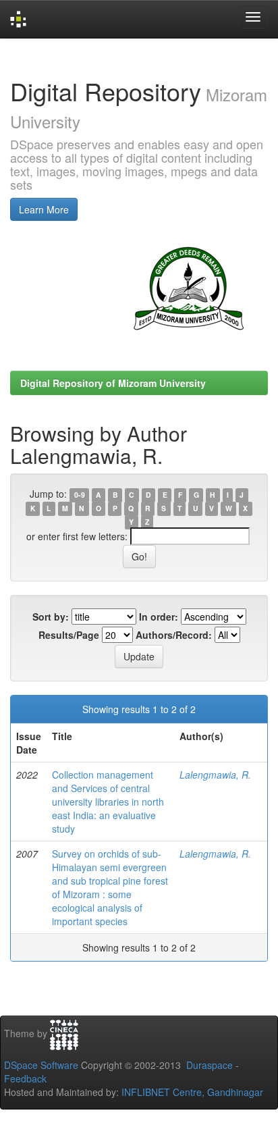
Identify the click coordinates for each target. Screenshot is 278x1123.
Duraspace (209, 1065)
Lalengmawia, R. (215, 774)
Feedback (25, 1078)
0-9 (79, 495)
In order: (158, 616)
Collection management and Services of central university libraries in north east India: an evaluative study (108, 801)
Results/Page (68, 635)
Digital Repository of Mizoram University (113, 383)
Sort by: (50, 616)
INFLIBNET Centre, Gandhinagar (191, 1092)
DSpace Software (41, 1065)
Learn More (44, 209)
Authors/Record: (174, 635)
